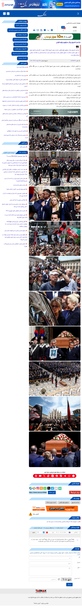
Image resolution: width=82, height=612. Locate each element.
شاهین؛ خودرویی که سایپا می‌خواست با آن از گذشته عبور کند (15, 195)
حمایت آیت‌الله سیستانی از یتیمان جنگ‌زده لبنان (14, 120)
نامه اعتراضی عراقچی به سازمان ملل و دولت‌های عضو (15, 92)
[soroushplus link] (56, 476)
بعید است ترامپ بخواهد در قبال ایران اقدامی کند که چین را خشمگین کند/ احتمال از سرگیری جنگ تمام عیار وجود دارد (14, 172)
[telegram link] (65, 476)
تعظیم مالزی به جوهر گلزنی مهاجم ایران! (16, 80)
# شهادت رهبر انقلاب (20, 49)
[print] (34, 30)
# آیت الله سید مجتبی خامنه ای (17, 30)
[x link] (44, 476)
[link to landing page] (42, 14)
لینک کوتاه (75, 492)
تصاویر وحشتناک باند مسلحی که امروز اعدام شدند (16, 136)
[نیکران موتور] (55, 112)
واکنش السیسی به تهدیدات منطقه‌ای (16, 131)
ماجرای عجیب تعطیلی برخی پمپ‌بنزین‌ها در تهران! (15, 245)
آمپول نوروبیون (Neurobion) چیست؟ (16, 156)
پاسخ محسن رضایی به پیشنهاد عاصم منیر (15, 231)
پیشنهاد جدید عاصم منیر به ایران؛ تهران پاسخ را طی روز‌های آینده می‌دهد (14, 205)
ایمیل (78, 562)
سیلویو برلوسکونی (64, 503)
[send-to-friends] (37, 30)
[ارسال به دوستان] (56, 488)
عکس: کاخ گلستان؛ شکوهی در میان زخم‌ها (15, 110)
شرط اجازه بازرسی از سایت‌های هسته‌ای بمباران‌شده (17, 126)
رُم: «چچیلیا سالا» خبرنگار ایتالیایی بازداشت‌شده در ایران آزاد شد (63, 522)
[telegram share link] (52, 488)
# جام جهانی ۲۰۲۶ (21, 26)
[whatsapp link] (69, 476)
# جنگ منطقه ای (21, 35)
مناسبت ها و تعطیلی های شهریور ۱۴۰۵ (16, 211)
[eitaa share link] (41, 488)
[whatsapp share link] (45, 488)
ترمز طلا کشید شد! (21, 67)
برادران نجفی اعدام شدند (19, 185)
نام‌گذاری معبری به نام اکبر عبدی (18, 200)
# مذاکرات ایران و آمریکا (19, 54)
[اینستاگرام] (37, 488)
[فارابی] (55, 36)
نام (79, 557)
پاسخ (34, 532)
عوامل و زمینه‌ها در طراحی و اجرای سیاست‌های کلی (15, 115)
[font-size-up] (51, 30)
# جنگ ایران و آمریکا (20, 44)
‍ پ (48, 30)
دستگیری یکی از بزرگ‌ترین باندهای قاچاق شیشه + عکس (15, 85)
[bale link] (61, 476)
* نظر (79, 568)
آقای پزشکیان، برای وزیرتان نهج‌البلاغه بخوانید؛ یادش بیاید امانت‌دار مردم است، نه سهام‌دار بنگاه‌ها (16, 224)
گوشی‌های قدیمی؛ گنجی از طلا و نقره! (16, 189)
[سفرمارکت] (54, 508)
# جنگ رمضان (22, 58)
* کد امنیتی (77, 578)
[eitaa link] (48, 476)
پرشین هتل (23, 147)
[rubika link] (73, 476)
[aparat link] (36, 476)
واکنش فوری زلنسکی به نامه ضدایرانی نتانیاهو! (14, 101)
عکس (68, 23)
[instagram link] (52, 476)
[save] (41, 30)
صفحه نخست (76, 23)
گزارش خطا (36, 514)
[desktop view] (8, 13)
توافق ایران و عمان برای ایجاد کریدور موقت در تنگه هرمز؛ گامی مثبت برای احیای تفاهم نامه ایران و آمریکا (14, 237)
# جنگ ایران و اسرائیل (20, 40)
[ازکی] (61, 4)
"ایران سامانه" (37, 603)
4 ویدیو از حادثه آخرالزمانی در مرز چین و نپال (14, 97)
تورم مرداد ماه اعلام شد (20, 76)
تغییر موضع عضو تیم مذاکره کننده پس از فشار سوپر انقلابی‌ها (16, 216)
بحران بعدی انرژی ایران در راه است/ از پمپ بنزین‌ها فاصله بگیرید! (15, 180)
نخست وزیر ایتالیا (51, 503)
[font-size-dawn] (44, 30)
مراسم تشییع (75, 503)
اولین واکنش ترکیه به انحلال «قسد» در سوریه (14, 105)
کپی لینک (52, 492)
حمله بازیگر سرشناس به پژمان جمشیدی (16, 71)
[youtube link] (40, 476)
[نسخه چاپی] (60, 488)
